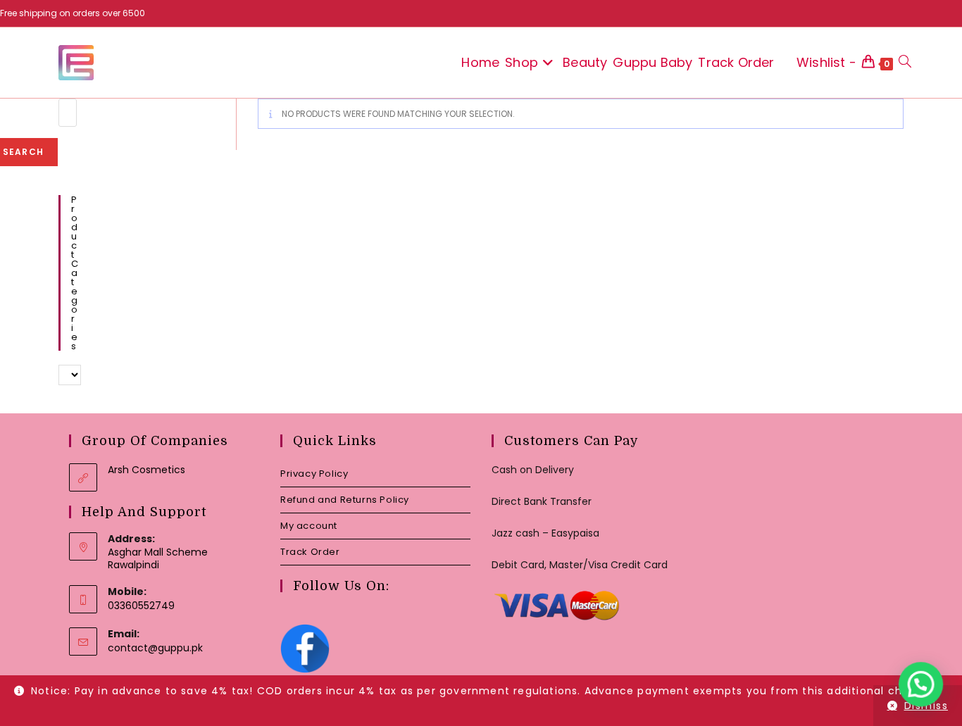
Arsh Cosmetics (146, 470)
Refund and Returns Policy (344, 499)
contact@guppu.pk (155, 648)
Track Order (310, 551)
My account (308, 525)
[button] (921, 685)
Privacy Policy (314, 473)
